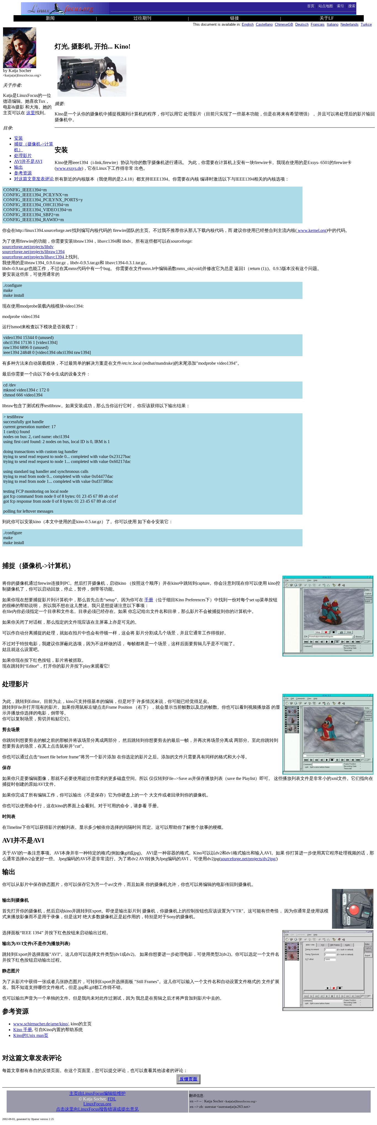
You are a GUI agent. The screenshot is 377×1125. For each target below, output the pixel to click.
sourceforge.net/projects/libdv (28, 246)
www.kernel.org (311, 230)
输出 (18, 167)
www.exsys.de (69, 168)
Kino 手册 (22, 1029)
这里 (30, 112)
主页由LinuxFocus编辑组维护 (97, 1093)
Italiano (332, 24)
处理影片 (23, 155)
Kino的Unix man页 (30, 1035)
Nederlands (350, 24)
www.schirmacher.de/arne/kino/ (40, 1023)
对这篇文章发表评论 (34, 178)
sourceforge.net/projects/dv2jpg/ (248, 858)
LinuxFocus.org (97, 1104)
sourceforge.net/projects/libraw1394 (33, 251)
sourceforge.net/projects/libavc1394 (33, 257)
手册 (148, 599)
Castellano (264, 24)
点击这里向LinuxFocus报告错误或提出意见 (97, 1109)
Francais (318, 24)
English (248, 24)
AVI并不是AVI (28, 161)
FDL (112, 1099)
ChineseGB (284, 24)
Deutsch (302, 24)
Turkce (366, 24)
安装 (18, 138)
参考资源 (23, 173)
